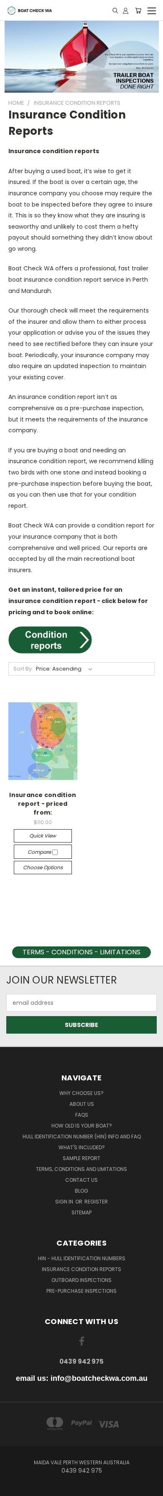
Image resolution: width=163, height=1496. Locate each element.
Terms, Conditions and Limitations (81, 1169)
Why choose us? (81, 1093)
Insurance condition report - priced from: (42, 804)
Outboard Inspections (81, 1280)
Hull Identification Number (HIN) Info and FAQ (82, 1136)
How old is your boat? (81, 1125)
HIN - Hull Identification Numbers (81, 1258)
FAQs (81, 1114)
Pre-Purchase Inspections (81, 1290)
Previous (13, 1487)
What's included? (82, 1147)
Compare (40, 851)
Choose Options (43, 867)
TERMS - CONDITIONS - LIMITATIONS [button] (81, 952)
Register (96, 1201)
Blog (81, 1190)
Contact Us (81, 1179)
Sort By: (23, 669)
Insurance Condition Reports (81, 1269)
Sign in (64, 1201)
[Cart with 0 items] (138, 10)
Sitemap (81, 1212)
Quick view (42, 835)
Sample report (81, 1158)
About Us (81, 1103)
